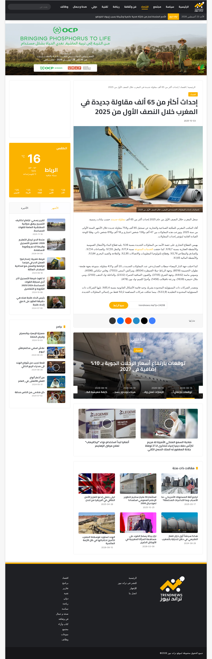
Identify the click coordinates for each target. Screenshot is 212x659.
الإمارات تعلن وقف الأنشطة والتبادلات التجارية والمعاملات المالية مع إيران (138, 366)
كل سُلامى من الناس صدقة (30, 392)
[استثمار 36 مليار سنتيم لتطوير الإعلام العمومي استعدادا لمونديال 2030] (138, 483)
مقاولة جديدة (118, 219)
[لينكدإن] (136, 320)
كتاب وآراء (63, 624)
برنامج (65, 583)
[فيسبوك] (152, 320)
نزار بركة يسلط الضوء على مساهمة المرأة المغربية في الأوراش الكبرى (140, 539)
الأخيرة (24, 208)
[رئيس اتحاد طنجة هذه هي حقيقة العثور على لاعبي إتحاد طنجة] (56, 302)
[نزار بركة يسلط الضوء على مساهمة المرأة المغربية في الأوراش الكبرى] (138, 522)
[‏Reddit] (128, 320)
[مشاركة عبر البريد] (112, 320)
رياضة (116, 6)
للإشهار (133, 588)
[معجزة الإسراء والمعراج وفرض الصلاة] (56, 338)
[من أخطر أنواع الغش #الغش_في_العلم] (56, 382)
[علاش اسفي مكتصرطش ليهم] (56, 352)
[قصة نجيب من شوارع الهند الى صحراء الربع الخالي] (56, 367)
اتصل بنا (133, 593)
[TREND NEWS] (199, 7)
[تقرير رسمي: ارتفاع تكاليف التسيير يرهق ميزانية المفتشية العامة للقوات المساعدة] (56, 225)
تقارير (65, 588)
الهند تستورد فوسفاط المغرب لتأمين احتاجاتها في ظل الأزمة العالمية (98, 540)
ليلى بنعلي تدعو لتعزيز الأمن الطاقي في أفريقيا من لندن (99, 498)
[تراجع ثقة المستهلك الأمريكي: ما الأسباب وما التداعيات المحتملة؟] (179, 483)
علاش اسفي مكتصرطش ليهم (31, 350)
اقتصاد (145, 6)
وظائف (64, 6)
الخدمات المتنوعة (144, 249)
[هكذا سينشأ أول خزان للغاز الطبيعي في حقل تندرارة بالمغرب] (179, 522)
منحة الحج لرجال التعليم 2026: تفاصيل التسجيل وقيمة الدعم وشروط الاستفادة (32, 244)
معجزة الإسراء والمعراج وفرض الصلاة (32, 335)
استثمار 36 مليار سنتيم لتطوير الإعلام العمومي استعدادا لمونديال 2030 (140, 500)
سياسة (170, 6)
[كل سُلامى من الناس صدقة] (56, 397)
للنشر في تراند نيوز (127, 583)
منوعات (64, 634)
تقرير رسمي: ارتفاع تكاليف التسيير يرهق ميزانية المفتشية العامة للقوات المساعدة (30, 225)
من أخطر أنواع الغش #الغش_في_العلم (31, 379)
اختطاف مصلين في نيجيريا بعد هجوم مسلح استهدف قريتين (136, 17)
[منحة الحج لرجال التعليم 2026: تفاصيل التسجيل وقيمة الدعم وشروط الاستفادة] (56, 244)
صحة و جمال (80, 6)
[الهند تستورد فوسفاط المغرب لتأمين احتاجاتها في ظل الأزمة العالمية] (97, 523)
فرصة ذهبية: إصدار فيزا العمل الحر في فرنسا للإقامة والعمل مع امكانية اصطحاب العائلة (30, 264)
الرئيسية (184, 6)
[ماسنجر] (120, 320)
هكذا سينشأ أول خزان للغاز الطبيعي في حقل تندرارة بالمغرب (180, 537)
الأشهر (55, 208)
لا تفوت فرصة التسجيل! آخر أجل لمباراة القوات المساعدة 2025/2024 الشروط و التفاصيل (30, 283)
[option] (138, 365)
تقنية (105, 6)
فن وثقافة (130, 6)
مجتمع (157, 6)
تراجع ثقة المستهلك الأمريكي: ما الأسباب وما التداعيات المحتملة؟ (179, 498)
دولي (94, 6)
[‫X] (144, 320)
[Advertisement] (37, 108)
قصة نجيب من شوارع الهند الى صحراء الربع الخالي (30, 364)
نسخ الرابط (118, 305)
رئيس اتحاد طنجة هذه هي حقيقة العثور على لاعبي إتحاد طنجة (30, 301)
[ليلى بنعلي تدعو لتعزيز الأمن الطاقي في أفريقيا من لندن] (97, 483)
